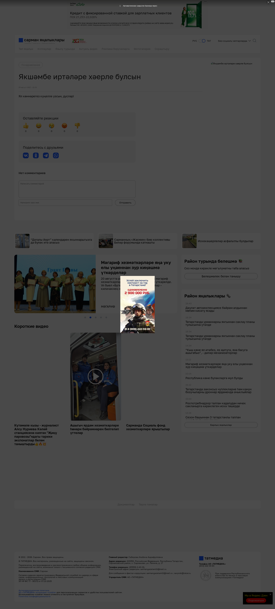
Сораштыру (162, 48)
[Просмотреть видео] (95, 376)
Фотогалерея (142, 48)
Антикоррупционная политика (34, 590)
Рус (194, 41)
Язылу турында (65, 48)
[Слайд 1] (85, 317)
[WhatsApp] (56, 155)
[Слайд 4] (101, 317)
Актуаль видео (88, 48)
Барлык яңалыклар (221, 424)
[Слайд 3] (96, 317)
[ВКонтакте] (26, 155)
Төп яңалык (26, 48)
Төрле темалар (148, 504)
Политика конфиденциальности (35, 596)
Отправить (125, 202)
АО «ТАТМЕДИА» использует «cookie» (37, 592)
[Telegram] (46, 155)
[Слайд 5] (106, 317)
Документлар (126, 504)
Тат (209, 41)
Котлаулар (44, 48)
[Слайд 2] (90, 317)
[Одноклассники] (36, 155)
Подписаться (256, 600)
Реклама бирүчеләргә (115, 48)
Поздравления (30, 64)
